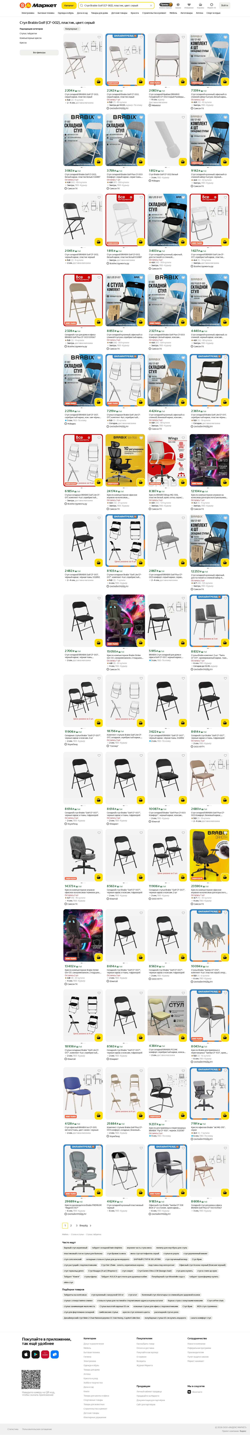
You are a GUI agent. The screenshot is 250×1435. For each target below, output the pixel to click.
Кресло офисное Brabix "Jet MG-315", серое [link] (208, 1128)
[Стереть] (151, 5)
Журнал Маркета (145, 1365)
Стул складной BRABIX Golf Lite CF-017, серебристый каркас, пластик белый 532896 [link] (207, 255)
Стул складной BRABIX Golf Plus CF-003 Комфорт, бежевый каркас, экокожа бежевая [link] (208, 814)
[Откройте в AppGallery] (45, 1358)
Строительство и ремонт (95, 1409)
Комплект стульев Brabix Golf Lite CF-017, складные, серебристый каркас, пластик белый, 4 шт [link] (124, 736)
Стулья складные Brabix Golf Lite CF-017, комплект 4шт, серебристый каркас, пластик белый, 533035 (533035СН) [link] (124, 416)
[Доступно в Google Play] (36, 1358)
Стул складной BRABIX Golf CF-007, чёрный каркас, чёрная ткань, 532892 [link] (82, 575)
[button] (72, 29)
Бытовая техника (92, 1352)
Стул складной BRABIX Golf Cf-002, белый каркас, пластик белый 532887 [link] (124, 255)
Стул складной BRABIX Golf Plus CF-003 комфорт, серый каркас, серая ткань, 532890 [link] (166, 575)
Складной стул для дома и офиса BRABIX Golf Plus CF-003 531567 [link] (80, 335)
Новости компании (196, 1344)
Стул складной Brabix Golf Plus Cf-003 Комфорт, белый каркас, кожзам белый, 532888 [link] (167, 336)
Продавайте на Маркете (148, 1396)
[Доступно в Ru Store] (55, 1358)
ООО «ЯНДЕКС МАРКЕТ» (235, 1427)
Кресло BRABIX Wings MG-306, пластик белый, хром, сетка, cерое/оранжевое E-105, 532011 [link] (165, 496)
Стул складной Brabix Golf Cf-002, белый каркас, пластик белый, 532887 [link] (82, 175)
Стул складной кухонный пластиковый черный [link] (125, 1206)
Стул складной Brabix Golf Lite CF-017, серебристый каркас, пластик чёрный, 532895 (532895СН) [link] (209, 416)
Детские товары (91, 1413)
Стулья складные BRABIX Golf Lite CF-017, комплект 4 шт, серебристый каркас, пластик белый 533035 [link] (82, 496)
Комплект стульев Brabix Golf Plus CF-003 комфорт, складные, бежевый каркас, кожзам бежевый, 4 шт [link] (125, 1128)
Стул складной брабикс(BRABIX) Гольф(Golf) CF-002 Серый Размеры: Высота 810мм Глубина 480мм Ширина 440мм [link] (166, 95)
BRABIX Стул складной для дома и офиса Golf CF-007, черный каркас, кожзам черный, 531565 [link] (165, 656)
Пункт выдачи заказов (198, 1357)
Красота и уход (91, 1378)
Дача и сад (89, 1387)
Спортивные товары (93, 1400)
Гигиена (87, 1357)
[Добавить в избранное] (99, 37)
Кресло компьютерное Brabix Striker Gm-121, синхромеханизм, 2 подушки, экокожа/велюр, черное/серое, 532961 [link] (124, 656)
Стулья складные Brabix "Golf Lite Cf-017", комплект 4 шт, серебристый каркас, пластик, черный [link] (82, 1051)
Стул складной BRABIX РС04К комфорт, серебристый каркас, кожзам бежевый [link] (167, 1050)
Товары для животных (94, 1404)
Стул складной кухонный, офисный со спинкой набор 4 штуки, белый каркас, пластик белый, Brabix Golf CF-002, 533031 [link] (209, 95)
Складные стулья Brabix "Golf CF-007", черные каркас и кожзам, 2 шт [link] (83, 736)
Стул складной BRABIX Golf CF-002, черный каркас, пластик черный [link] (82, 255)
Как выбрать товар (145, 1344)
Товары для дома (92, 1370)
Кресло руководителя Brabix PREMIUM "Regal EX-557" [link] (83, 1206)
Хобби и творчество (93, 1383)
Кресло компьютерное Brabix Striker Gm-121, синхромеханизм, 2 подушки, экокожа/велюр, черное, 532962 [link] (82, 971)
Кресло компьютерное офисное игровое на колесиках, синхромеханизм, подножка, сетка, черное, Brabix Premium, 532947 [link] (123, 496)
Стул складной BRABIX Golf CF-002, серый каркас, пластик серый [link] (82, 95)
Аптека (87, 1374)
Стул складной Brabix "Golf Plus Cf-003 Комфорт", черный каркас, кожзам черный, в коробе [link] (167, 814)
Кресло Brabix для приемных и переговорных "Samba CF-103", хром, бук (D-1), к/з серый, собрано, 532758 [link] (208, 1051)
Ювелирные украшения (95, 1417)
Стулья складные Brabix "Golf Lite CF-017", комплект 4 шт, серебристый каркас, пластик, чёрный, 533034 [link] (124, 575)
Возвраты (141, 1361)
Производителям (196, 1352)
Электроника (90, 1361)
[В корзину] (98, 81)
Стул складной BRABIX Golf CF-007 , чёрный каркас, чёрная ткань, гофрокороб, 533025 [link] (82, 656)
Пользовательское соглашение (37, 1429)
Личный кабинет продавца (149, 1391)
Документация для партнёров (151, 1400)
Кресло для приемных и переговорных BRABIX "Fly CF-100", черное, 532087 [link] (167, 1129)
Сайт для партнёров (146, 1404)
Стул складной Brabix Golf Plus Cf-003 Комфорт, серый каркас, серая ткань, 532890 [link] (125, 175)
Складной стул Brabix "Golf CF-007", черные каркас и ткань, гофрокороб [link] (208, 736)
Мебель (87, 1348)
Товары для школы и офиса (96, 1396)
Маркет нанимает (196, 1361)
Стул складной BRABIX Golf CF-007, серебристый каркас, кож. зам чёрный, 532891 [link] (83, 416)
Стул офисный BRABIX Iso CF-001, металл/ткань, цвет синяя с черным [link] (81, 1128)
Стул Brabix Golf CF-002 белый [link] (163, 174)
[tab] (28, 13)
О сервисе (141, 1357)
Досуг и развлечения (94, 1344)
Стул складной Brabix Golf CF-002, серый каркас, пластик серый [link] (123, 95)
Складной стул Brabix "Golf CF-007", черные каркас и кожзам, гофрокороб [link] (124, 891)
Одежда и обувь (91, 1365)
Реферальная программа (199, 1348)
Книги (86, 1391)
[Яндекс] (243, 1431)
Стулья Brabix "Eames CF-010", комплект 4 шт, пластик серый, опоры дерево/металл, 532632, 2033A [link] (208, 971)
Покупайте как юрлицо (147, 1352)
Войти (224, 5)
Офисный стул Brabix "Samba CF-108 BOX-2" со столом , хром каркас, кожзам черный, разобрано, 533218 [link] (166, 1206)
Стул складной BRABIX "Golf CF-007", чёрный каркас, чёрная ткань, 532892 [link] (166, 736)
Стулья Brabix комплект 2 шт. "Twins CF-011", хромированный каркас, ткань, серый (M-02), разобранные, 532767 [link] (209, 656)
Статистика (13, 1429)
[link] (75, 1247)
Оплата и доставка (145, 1348)
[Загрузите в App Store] (26, 1358)
